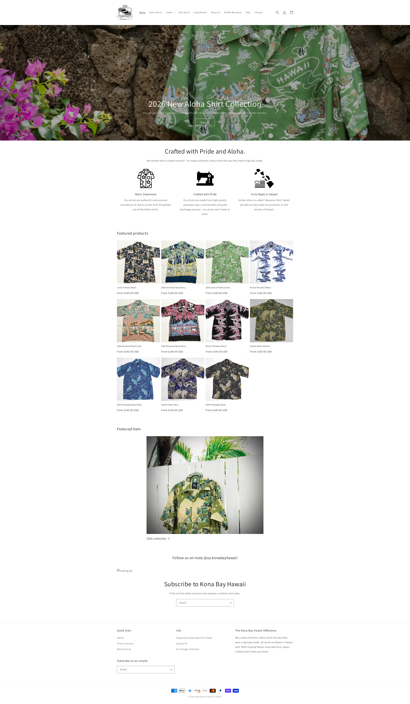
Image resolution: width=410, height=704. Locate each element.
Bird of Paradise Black (216, 346)
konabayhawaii (200, 697)
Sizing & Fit (181, 643)
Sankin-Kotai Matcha (260, 346)
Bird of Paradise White (260, 287)
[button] (170, 12)
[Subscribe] (230, 603)
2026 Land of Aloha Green (218, 287)
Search (120, 637)
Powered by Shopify (214, 697)
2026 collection (156, 538)
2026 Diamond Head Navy (173, 287)
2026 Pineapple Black (216, 405)
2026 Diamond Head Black (173, 346)
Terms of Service (125, 643)
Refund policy (124, 649)
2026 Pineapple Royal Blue (129, 405)
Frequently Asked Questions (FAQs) (194, 637)
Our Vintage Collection (187, 649)
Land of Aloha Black (126, 287)
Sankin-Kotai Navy (170, 405)
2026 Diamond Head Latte (129, 346)
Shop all (205, 122)
